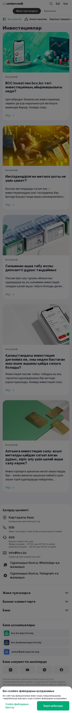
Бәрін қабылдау (53, 705)
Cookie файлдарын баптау (17, 706)
